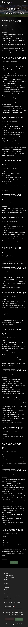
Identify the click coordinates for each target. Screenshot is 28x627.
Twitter (6, 589)
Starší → (14, 562)
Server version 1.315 (14, 370)
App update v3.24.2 (13, 530)
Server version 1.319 (11, 250)
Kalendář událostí (8, 575)
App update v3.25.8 (12, 217)
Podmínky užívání (8, 594)
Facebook (6, 587)
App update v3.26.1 (12, 117)
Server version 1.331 (14, 58)
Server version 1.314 (11, 446)
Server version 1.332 (11, 23)
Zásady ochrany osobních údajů (14, 624)
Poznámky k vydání (9, 577)
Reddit (6, 585)
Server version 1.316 (11, 331)
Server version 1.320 (11, 197)
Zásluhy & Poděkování (9, 598)
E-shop (6, 583)
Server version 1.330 (11, 162)
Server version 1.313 (14, 470)
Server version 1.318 (14, 268)
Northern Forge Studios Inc (15, 602)
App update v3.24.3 (12, 427)
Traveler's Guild (8, 579)
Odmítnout (10, 619)
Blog (5, 581)
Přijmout (18, 619)
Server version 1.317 (14, 292)
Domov (6, 573)
